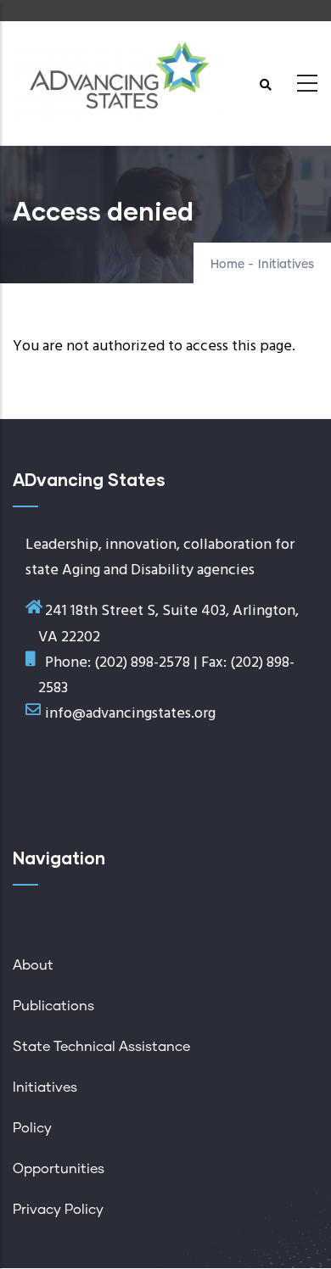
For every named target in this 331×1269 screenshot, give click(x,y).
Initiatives (286, 265)
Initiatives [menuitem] (45, 1087)
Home (227, 265)
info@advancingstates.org (130, 714)
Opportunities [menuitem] (58, 1169)
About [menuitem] (33, 965)
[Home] (119, 78)
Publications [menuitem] (53, 1006)
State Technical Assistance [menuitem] (101, 1047)
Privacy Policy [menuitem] (58, 1209)
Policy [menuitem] (32, 1128)
